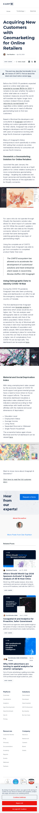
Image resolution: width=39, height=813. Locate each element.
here (29, 76)
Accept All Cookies (19, 809)
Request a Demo (29, 497)
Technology (20, 11)
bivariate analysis (22, 307)
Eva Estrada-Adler (12, 615)
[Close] (36, 787)
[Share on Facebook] (35, 62)
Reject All (19, 803)
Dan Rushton (11, 54)
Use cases (8, 61)
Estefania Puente (11, 570)
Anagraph (19, 122)
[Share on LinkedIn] (29, 62)
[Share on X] (32, 62)
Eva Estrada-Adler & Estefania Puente (17, 659)
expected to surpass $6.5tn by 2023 (17, 88)
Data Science (34, 11)
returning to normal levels (13, 103)
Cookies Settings (19, 797)
